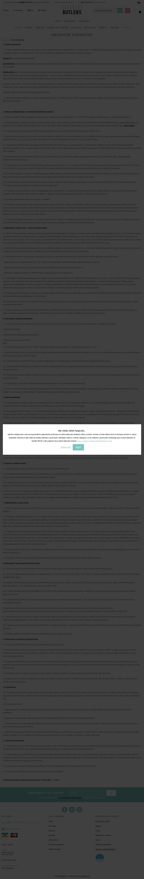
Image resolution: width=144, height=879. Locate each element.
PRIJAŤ (78, 447)
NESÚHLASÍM (66, 447)
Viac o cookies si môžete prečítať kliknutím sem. (94, 441)
